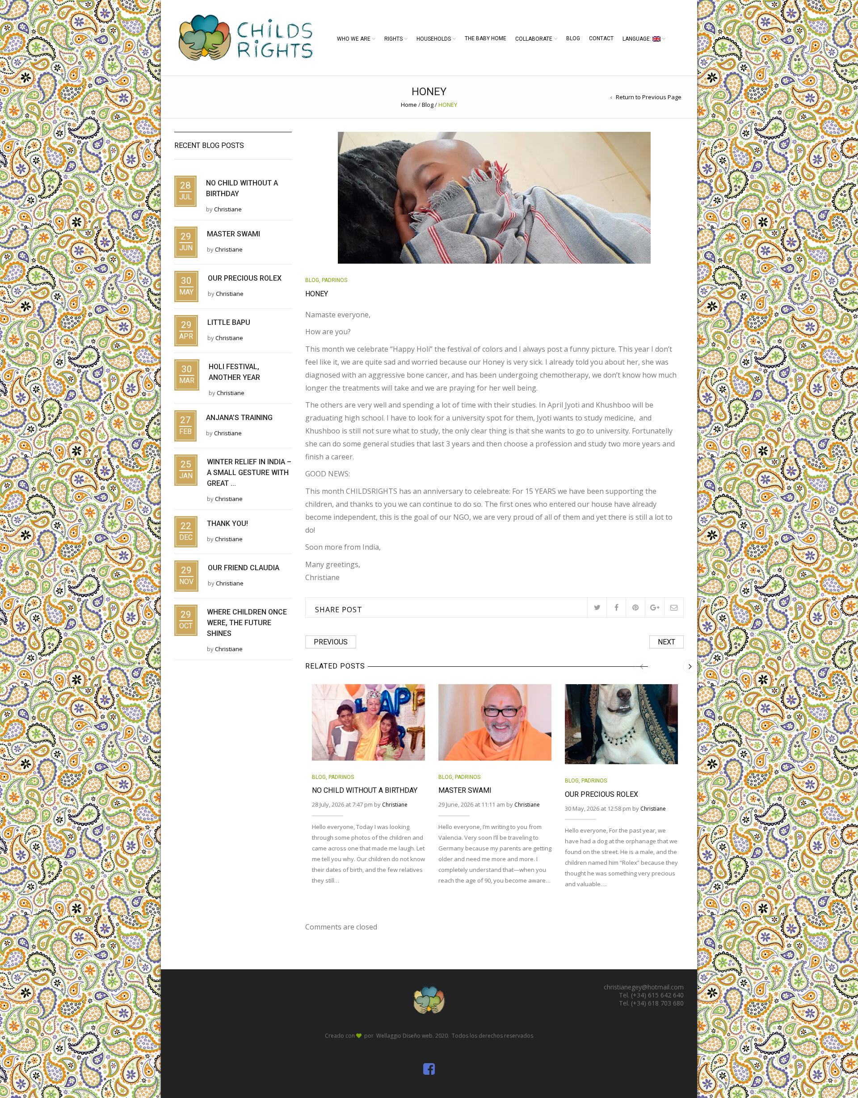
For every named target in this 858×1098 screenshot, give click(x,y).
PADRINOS (334, 280)
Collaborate (533, 39)
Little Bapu (228, 322)
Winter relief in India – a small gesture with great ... (249, 473)
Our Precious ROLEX (601, 794)
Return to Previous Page (648, 97)
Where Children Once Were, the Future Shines (247, 623)
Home (409, 105)
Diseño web (418, 1035)
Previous (331, 642)
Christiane (395, 804)
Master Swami (465, 790)
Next (666, 642)
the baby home (485, 38)
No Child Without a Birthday (364, 790)
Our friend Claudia (243, 568)
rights (393, 39)
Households (433, 39)
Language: (637, 39)
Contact (601, 38)
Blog (573, 38)
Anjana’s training (239, 417)
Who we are (353, 39)
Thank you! (227, 523)
